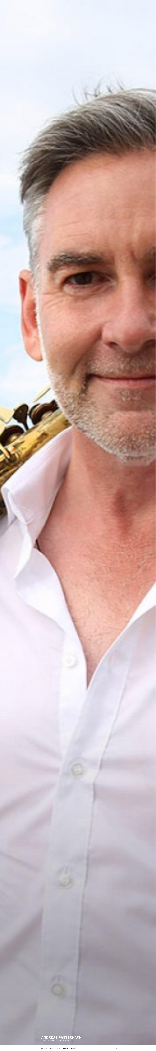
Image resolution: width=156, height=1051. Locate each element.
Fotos (58, 1048)
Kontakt (65, 1048)
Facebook (73, 1048)
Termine (52, 1048)
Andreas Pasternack (61, 1037)
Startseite (44, 1048)
